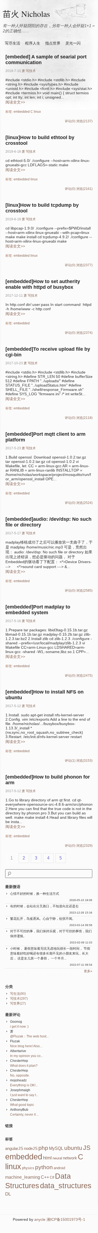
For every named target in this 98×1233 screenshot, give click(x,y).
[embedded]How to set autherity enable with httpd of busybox (42, 284)
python (44, 1167)
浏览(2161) (84, 189)
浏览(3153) (84, 761)
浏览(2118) (84, 418)
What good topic (22, 1105)
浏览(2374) (84, 333)
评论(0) (70, 121)
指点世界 (52, 43)
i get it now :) (19, 1026)
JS (86, 1147)
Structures (22, 1186)
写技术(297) (19, 998)
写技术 (31, 71)
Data (63, 1176)
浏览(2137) (84, 121)
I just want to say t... (24, 1095)
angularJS (14, 1148)
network (70, 1158)
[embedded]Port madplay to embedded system (37, 609)
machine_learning (22, 1177)
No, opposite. (20, 1075)
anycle (39, 1219)
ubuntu (73, 1148)
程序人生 (32, 43)
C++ (45, 1177)
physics (28, 1168)
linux (37, 112)
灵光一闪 (73, 43)
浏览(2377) (84, 265)
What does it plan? (24, 1066)
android (59, 1168)
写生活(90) (18, 994)
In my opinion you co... (26, 1056)
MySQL (56, 1148)
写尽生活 (12, 43)
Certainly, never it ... (24, 1114)
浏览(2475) (84, 675)
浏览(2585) (84, 590)
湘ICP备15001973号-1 (66, 1219)
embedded (22, 112)
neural (57, 1158)
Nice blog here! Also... (26, 1046)
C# (52, 1177)
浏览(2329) (84, 846)
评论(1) (70, 761)
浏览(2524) (84, 503)
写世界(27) (18, 1003)
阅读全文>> (15, 102)
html (47, 1157)
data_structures (65, 1186)
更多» (88, 971)
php (43, 1148)
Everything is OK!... (24, 1085)
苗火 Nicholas (26, 13)
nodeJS (31, 1148)
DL (8, 1194)
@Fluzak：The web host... (29, 1036)
